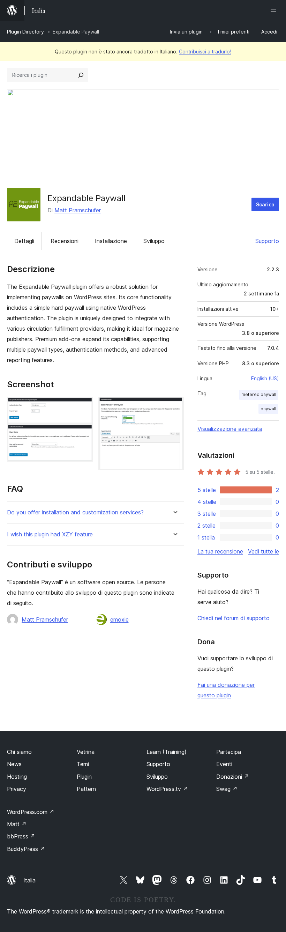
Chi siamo (19, 751)
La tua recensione (220, 551)
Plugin (84, 776)
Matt (17, 824)
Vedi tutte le (263, 551)
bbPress (21, 836)
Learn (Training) (166, 751)
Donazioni (232, 776)
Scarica (265, 204)
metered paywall (258, 394)
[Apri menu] (275, 10)
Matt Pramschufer (77, 210)
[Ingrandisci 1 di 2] (83, 406)
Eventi (224, 764)
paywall (268, 408)
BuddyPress (26, 848)
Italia (29, 880)
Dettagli (24, 240)
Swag (227, 788)
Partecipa (228, 751)
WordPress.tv (167, 788)
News (14, 764)
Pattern (86, 788)
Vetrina (86, 751)
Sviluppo (154, 240)
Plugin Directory (25, 32)
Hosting (17, 776)
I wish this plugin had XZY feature (50, 534)
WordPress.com (30, 811)
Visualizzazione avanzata (229, 428)
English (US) (265, 378)
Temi (83, 764)
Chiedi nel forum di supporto (233, 618)
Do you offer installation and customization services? (75, 512)
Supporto (267, 240)
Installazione (111, 240)
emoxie (119, 619)
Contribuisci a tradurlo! (205, 51)
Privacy (16, 788)
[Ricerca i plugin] (81, 75)
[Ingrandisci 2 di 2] (174, 406)
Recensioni (64, 240)
